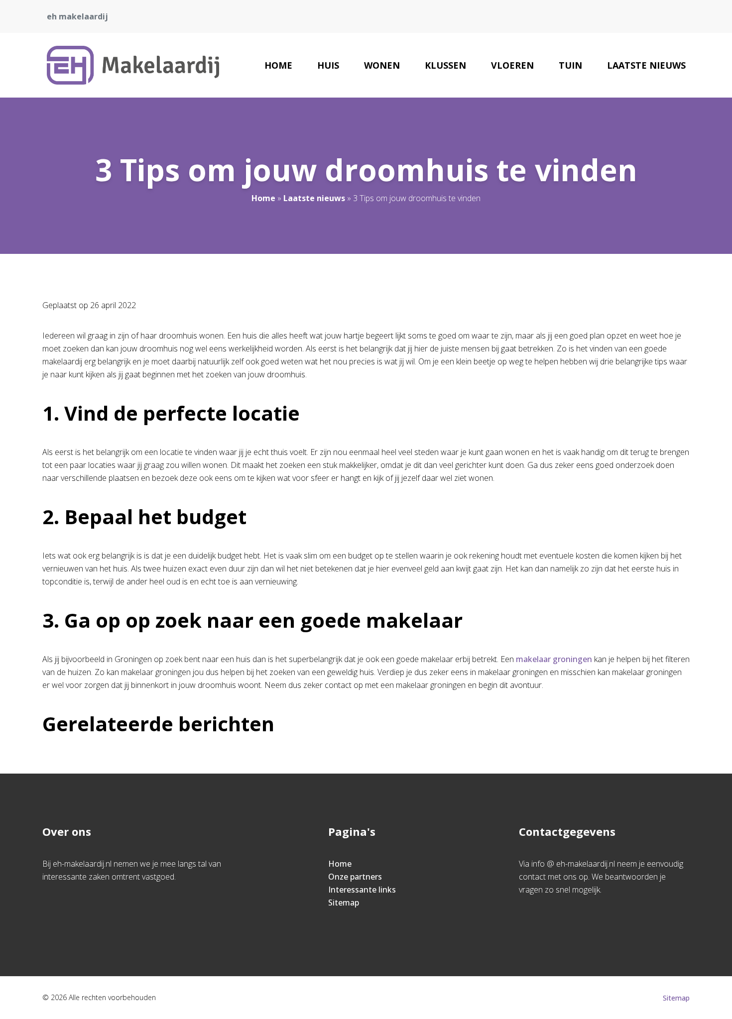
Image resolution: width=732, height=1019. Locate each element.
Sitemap (343, 902)
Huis (328, 65)
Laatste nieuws (646, 65)
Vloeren (512, 65)
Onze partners (355, 876)
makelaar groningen (554, 659)
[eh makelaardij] (133, 65)
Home (278, 65)
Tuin (570, 65)
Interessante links (362, 889)
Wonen (382, 65)
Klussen (445, 65)
